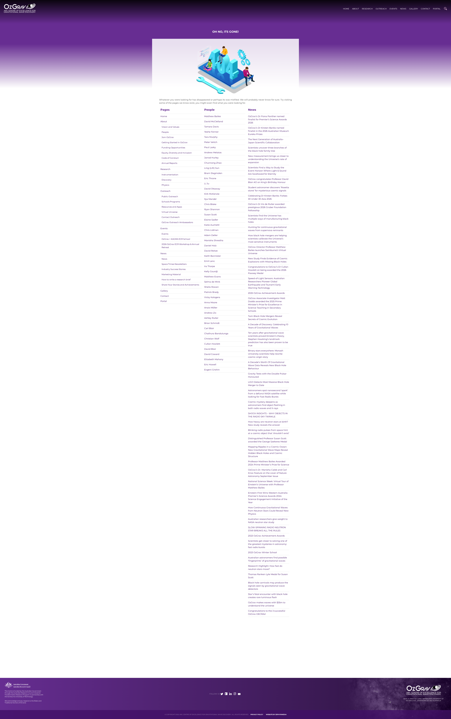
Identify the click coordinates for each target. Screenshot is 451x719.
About (355, 9)
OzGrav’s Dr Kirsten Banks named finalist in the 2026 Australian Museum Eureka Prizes (268, 131)
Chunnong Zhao (213, 163)
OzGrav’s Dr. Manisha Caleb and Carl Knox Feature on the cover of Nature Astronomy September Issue (267, 473)
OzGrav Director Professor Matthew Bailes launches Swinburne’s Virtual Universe (267, 250)
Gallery (413, 9)
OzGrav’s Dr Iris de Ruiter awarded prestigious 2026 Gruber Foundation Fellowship (267, 207)
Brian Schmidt (212, 323)
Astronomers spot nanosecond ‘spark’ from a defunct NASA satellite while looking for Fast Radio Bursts (268, 393)
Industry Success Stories (174, 269)
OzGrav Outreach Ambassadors (177, 222)
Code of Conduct (170, 158)
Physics (165, 185)
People (165, 132)
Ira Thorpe (209, 266)
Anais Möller (210, 307)
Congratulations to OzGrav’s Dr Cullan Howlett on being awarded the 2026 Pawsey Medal (268, 270)
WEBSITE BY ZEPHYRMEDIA (276, 714)
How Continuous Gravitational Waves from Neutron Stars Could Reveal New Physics (268, 510)
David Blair (210, 349)
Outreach (381, 9)
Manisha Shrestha (213, 240)
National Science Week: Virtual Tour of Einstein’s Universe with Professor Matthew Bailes (268, 484)
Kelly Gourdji (211, 271)
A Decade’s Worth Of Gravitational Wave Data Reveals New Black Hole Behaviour (267, 365)
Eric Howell (210, 364)
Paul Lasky (210, 147)
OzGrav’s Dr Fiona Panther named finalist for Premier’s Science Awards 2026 (267, 119)
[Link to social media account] (222, 694)
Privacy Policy (257, 714)
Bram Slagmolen (213, 173)
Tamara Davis (211, 126)
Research (367, 9)
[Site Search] (445, 8)
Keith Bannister (212, 256)
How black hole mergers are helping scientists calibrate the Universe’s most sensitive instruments (267, 238)
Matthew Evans (212, 276)
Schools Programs (171, 201)
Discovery (166, 180)
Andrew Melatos (213, 152)
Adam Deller (211, 235)
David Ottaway (212, 188)
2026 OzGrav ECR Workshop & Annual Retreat (180, 246)
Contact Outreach (171, 217)
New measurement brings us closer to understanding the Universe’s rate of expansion (268, 159)
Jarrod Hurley (211, 157)
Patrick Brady (211, 292)
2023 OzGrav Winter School (262, 552)
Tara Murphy (211, 137)
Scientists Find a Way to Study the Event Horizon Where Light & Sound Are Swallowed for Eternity (267, 170)
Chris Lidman (211, 230)
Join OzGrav (168, 137)
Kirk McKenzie (211, 194)
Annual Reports (169, 163)
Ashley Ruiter (211, 318)
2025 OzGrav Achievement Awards (266, 293)
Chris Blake (210, 204)
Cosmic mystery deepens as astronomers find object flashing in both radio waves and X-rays (266, 405)
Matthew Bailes (212, 116)
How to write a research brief (176, 279)
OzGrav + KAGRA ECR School (176, 239)
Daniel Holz (210, 245)
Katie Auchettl (211, 225)
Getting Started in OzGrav (174, 142)
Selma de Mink (212, 282)
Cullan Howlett (212, 344)
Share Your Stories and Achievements (180, 285)
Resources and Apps (172, 207)
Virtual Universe (169, 212)
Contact (425, 9)
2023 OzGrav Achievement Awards (266, 535)
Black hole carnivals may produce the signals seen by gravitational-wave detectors (268, 585)
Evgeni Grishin (212, 369)
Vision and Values (170, 127)
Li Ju (206, 183)
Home (346, 9)
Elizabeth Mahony (213, 359)
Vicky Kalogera (212, 297)
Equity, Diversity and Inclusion (177, 153)
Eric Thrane (210, 178)
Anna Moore (210, 302)
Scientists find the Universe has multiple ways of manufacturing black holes (268, 218)
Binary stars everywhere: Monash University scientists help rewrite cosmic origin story (265, 353)
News (403, 9)
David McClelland (213, 121)
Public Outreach (170, 196)
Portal (436, 9)
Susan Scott (210, 214)
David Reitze (211, 250)
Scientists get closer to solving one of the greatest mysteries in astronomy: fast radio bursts (267, 544)
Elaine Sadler (211, 219)
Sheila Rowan (211, 287)
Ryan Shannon (212, 209)
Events (393, 9)
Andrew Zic (210, 313)
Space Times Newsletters (174, 264)
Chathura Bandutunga (216, 333)
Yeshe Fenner (211, 132)
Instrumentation (170, 174)
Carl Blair (209, 328)
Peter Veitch (210, 142)
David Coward (211, 354)
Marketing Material (171, 274)
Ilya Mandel (210, 199)
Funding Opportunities (173, 147)
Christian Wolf (211, 338)
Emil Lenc (209, 261)
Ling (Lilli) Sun (211, 168)
